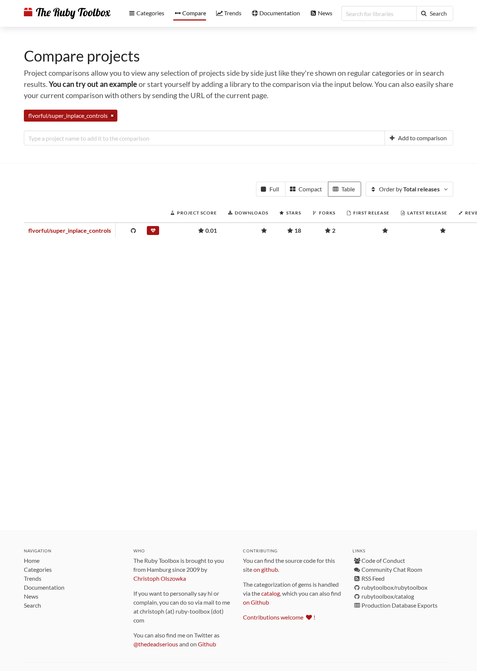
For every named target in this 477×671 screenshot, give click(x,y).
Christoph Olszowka (159, 578)
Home (32, 560)
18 (297, 230)
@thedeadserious (155, 644)
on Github (256, 602)
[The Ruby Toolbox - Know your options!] (67, 13)
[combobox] (204, 138)
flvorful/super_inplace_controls (69, 230)
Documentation (44, 587)
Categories (38, 569)
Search (32, 605)
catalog (270, 593)
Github (207, 644)
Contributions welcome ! (279, 617)
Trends (32, 578)
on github (265, 569)
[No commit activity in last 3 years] (153, 232)
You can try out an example (93, 83)
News (31, 596)
